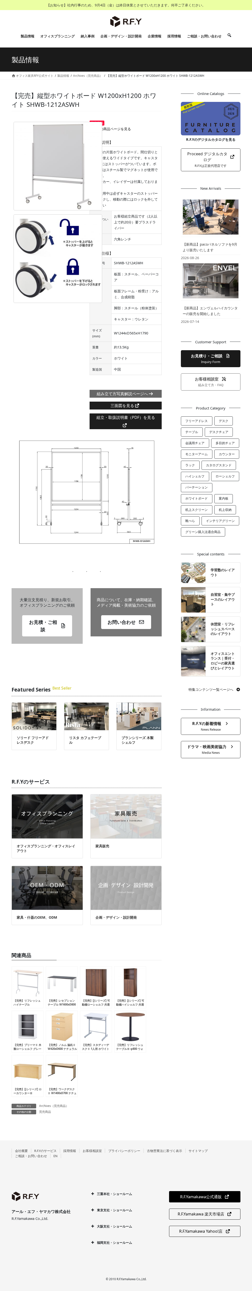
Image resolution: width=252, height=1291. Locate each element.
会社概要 (21, 1151)
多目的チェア (225, 443)
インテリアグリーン (220, 521)
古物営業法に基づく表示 (164, 1151)
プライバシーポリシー (124, 1151)
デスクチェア (218, 432)
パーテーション (196, 487)
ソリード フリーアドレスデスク (33, 740)
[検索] (229, 36)
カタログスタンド (219, 465)
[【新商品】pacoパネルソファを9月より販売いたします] (210, 217)
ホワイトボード (196, 498)
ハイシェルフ (195, 476)
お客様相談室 (92, 1151)
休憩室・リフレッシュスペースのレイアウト (223, 629)
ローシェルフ (225, 476)
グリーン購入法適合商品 (202, 532)
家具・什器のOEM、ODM (37, 917)
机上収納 (225, 509)
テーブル (191, 432)
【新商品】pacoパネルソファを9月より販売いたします (210, 247)
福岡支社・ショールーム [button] (114, 1242)
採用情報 (69, 1151)
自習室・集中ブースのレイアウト (223, 599)
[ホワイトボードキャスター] (58, 258)
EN (55, 1156)
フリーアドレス (196, 421)
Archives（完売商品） (54, 1106)
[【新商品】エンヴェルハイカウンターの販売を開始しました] (210, 281)
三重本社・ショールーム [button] (114, 1194)
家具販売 (102, 846)
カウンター (227, 454)
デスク (223, 421)
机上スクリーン (196, 509)
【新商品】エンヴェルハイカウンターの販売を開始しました (210, 311)
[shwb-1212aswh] (58, 166)
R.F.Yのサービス (45, 1151)
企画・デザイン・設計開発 (116, 917)
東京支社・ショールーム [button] (114, 1210)
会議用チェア (195, 443)
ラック (190, 465)
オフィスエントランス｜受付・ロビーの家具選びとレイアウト (223, 660)
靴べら (190, 521)
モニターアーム (196, 454)
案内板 (223, 498)
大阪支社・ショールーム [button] (114, 1226)
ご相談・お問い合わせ (31, 1156)
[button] (47, 625)
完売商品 (45, 1112)
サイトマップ (198, 1151)
